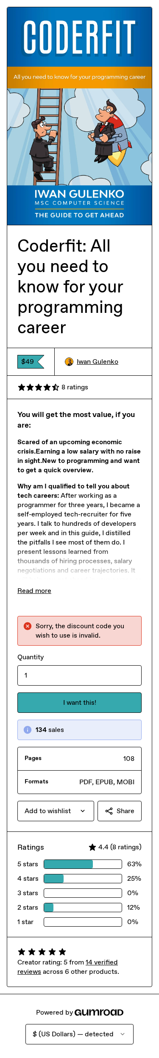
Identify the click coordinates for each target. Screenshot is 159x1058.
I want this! (79, 702)
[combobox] (55, 811)
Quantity (30, 657)
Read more (34, 591)
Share (125, 811)
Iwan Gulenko (97, 361)
